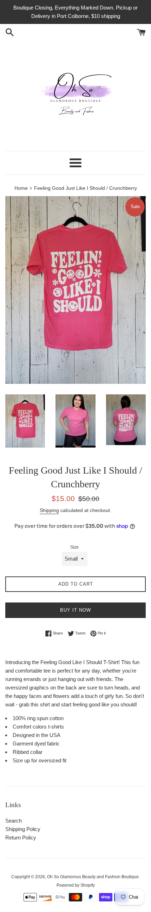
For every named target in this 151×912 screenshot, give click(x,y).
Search (13, 821)
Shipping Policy (22, 829)
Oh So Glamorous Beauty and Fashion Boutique (93, 876)
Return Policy (20, 838)
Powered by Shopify (76, 885)
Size (74, 547)
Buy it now (75, 610)
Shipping (49, 510)
